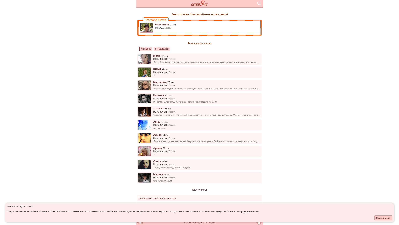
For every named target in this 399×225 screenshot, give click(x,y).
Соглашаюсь (383, 218)
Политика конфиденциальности (243, 212)
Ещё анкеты (199, 189)
